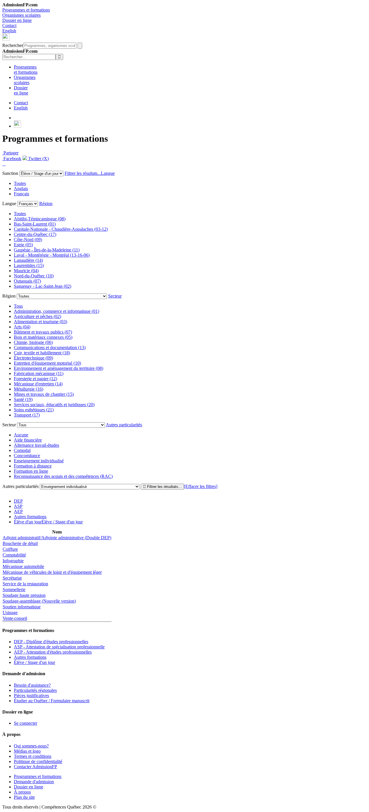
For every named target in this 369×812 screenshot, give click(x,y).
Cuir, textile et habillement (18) (42, 352)
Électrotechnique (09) (33, 357)
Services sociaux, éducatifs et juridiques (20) (54, 404)
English (9, 30)
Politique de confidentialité (38, 761)
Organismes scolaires (21, 15)
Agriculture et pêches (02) (37, 316)
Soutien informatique (22, 606)
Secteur (115, 296)
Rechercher (12, 45)
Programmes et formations (26, 9)
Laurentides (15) (29, 265)
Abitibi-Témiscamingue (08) (39, 218)
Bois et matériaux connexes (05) (43, 337)
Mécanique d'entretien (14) (38, 383)
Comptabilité (14, 554)
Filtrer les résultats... (83, 173)
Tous (18, 306)
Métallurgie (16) (28, 389)
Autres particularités (124, 424)
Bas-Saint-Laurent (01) (35, 224)
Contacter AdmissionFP (35, 766)
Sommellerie (14, 589)
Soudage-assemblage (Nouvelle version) (39, 601)
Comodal (22, 450)
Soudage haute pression (24, 595)
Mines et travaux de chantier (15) (44, 394)
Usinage (10, 612)
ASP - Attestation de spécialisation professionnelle (59, 646)
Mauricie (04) (26, 270)
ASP (18, 506)
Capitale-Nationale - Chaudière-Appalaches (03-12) (61, 229)
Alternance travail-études (36, 445)
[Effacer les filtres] (200, 486)
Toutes (20, 183)
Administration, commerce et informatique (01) (56, 311)
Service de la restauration (25, 583)
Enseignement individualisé (39, 460)
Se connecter (25, 723)
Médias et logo (27, 751)
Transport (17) (27, 414)
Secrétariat (12, 578)
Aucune (21, 434)
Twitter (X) (38, 158)
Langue (108, 173)
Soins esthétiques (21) (34, 409)
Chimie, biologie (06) (33, 342)
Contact (9, 25)
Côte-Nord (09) (28, 239)
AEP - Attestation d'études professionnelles (53, 652)
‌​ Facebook (11, 158)
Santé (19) (23, 399)
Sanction (10, 173)
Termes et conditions (32, 756)
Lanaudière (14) (28, 260)
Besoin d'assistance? (32, 685)
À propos (22, 792)
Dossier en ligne (17, 20)
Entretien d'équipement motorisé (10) (47, 363)
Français (21, 193)
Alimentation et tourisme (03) (40, 321)
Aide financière (28, 440)
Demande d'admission (34, 781)
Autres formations (30, 516)
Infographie (13, 560)
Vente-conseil (15, 618)
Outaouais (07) (27, 281)
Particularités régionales (35, 690)
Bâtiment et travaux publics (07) (43, 332)
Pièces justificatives (31, 695)
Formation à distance (33, 465)
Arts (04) (22, 326)
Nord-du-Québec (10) (34, 275)
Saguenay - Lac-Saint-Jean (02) (42, 286)
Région (45, 203)
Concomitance (27, 455)
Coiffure (10, 549)
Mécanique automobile (23, 566)
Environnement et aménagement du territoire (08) (58, 368)
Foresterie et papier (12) (35, 378)
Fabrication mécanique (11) (38, 373)
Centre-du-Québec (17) (35, 234)
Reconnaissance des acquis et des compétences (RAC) (63, 476)
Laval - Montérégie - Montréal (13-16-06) (52, 255)
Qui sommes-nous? (31, 745)
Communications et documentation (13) (50, 347)
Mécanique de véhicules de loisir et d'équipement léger (52, 572)
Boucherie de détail (20, 543)
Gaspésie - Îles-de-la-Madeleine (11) (47, 249)
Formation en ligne (31, 471)
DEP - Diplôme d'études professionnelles (51, 641)
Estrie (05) (23, 244)
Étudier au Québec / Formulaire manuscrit (51, 700)
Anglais (21, 188)
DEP (18, 501)
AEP (18, 511)
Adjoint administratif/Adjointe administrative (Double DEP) (57, 537)
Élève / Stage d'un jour (34, 662)
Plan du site (24, 797)
